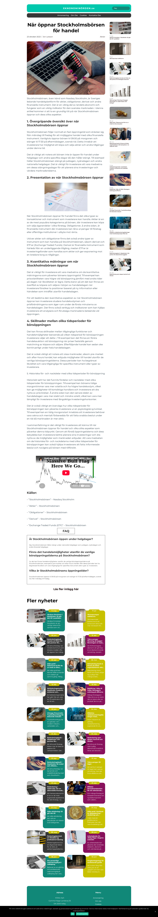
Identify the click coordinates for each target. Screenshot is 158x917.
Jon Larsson (48, 37)
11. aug (53, 611)
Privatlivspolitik (82, 914)
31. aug (54, 808)
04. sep (94, 734)
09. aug (54, 832)
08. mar (94, 660)
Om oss (74, 15)
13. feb (54, 684)
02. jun (94, 857)
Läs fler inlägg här (66, 589)
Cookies (83, 15)
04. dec (94, 709)
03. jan (53, 709)
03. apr (54, 660)
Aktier (102, 37)
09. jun (94, 832)
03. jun (54, 635)
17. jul (94, 611)
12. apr (94, 635)
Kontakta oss (95, 15)
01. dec (54, 734)
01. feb (94, 684)
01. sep (53, 758)
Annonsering (63, 15)
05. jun (54, 857)
